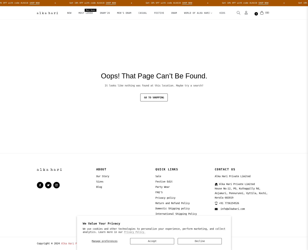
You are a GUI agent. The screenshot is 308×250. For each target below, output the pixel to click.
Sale (158, 176)
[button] (238, 12)
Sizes (99, 181)
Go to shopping (154, 97)
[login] (246, 12)
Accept (152, 241)
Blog (99, 186)
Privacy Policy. (134, 232)
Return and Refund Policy (172, 203)
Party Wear (162, 186)
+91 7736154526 (229, 203)
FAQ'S (159, 192)
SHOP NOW (32, 3)
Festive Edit (164, 181)
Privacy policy (165, 197)
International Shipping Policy (176, 213)
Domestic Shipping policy (172, 208)
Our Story (102, 176)
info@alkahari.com (232, 208)
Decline (200, 241)
